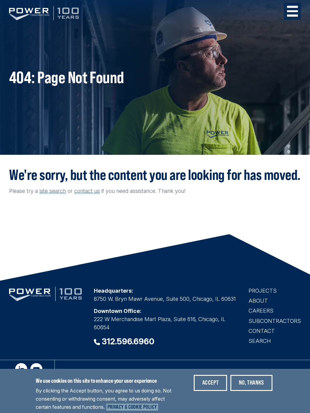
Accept (210, 382)
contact (83, 191)
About (258, 301)
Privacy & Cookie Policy (132, 407)
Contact (262, 331)
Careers (261, 310)
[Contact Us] (93, 191)
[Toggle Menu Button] (292, 11)
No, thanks (251, 382)
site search (52, 191)
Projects (263, 291)
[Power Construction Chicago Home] (45, 299)
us (97, 191)
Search (260, 341)
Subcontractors (275, 321)
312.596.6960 (128, 341)
